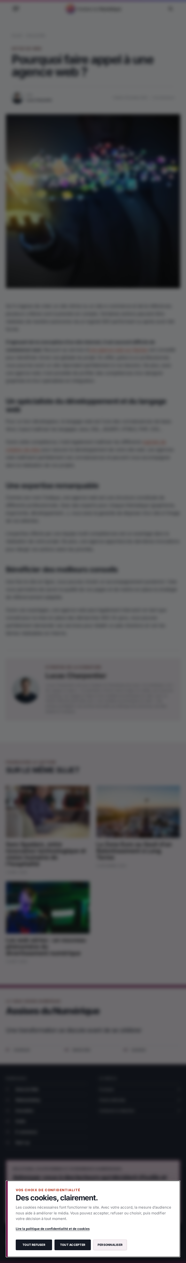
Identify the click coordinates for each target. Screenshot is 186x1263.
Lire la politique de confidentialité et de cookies (53, 1229)
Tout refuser (34, 1245)
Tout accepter (72, 1245)
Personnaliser (110, 1245)
